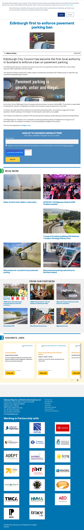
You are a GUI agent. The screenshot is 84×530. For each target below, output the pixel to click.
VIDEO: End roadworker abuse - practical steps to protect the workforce (12, 303)
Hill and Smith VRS (8, 326)
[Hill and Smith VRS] (15, 316)
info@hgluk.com (13, 414)
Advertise (48, 405)
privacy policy (68, 146)
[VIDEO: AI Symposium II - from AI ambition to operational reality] (42, 292)
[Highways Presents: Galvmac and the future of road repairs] (68, 292)
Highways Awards (50, 407)
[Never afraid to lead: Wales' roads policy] (22, 186)
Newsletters (49, 402)
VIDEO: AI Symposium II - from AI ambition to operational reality (39, 303)
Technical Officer (10, 353)
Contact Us (48, 400)
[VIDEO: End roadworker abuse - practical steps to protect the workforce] (15, 292)
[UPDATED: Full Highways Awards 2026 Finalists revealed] (62, 186)
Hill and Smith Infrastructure (38, 326)
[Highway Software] (68, 316)
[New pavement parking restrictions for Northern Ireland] (62, 255)
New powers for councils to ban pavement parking (20, 271)
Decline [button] (70, 14)
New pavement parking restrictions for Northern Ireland (59, 271)
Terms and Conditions (52, 411)
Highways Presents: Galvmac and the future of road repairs (67, 303)
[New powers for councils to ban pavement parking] (22, 255)
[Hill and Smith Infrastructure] (42, 316)
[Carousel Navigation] (76, 380)
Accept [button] (61, 14)
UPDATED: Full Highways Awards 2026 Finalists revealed (59, 203)
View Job (10, 373)
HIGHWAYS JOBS (14, 338)
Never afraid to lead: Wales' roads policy (20, 202)
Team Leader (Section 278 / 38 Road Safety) (50, 353)
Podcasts (48, 404)
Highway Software (62, 326)
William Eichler (11, 53)
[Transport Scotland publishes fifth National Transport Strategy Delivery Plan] (62, 220)
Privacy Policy (69, 5)
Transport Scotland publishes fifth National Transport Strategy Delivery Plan (61, 237)
